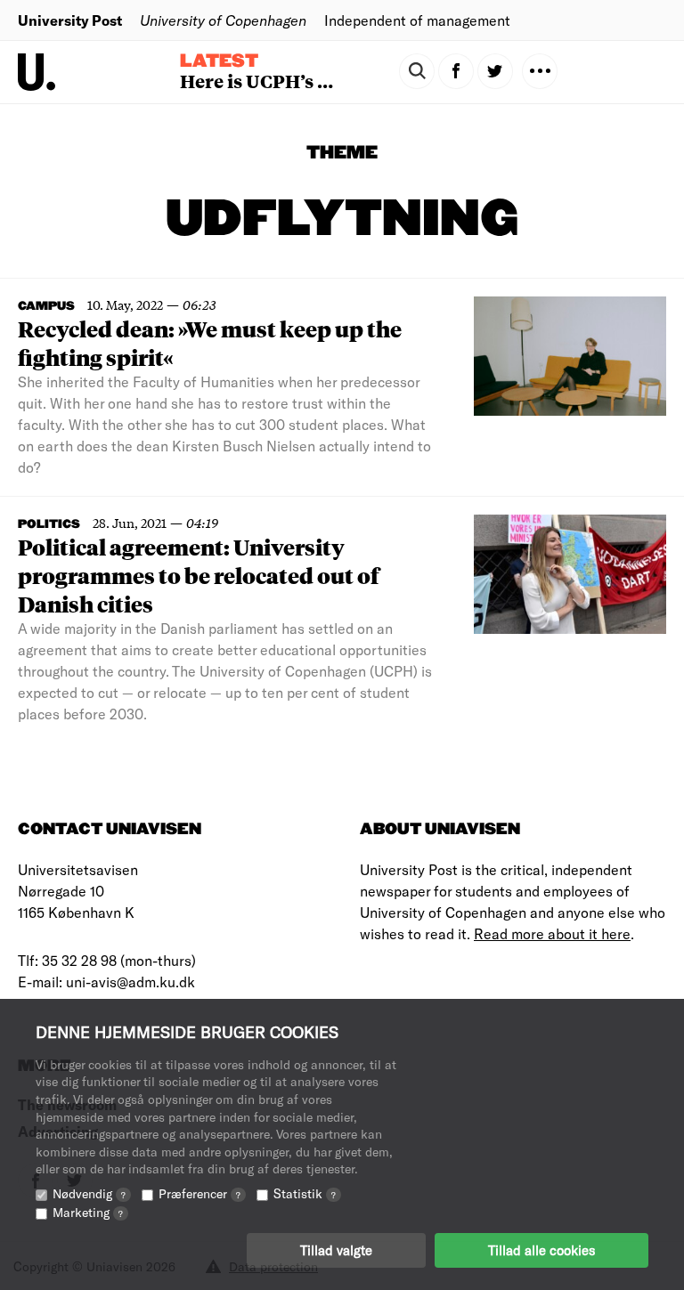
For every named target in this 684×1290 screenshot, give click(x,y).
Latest (219, 61)
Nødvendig (89, 1193)
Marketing (88, 1212)
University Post (70, 20)
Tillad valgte (336, 1250)
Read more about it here (552, 933)
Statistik (304, 1193)
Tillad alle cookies (541, 1250)
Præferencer (199, 1193)
